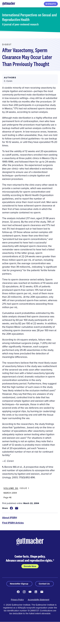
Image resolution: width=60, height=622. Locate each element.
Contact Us (44, 583)
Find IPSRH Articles (13, 522)
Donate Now (30, 566)
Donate (51, 3)
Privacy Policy (17, 599)
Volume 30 (10, 488)
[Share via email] (16, 508)
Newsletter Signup (19, 583)
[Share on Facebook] (11, 508)
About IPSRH (9, 517)
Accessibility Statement (38, 599)
